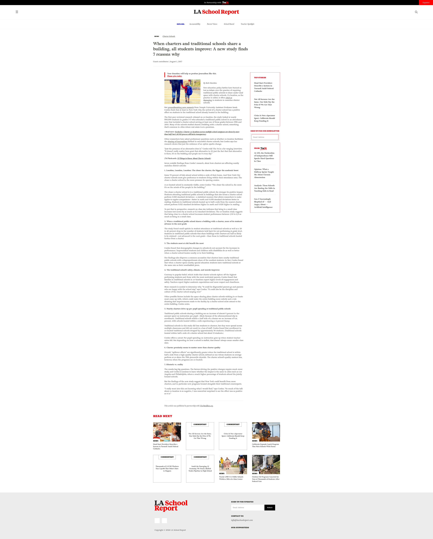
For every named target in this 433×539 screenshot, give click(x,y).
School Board (229, 24)
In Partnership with (213, 2)
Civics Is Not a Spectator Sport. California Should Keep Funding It (264, 118)
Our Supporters (240, 527)
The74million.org (206, 405)
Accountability (194, 24)
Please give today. (174, 76)
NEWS (156, 36)
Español (426, 2)
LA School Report (216, 10)
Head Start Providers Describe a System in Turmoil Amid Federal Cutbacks (264, 87)
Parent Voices (212, 24)
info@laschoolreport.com (242, 520)
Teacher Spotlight (247, 24)
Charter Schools (169, 36)
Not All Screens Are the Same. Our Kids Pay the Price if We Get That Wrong (264, 103)
